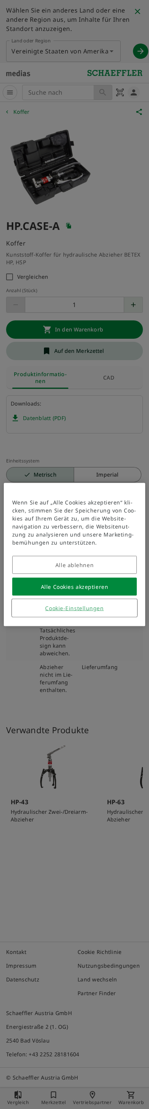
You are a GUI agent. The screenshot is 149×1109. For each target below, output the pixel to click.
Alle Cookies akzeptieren (74, 586)
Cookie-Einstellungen (74, 608)
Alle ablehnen (74, 565)
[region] (75, 554)
